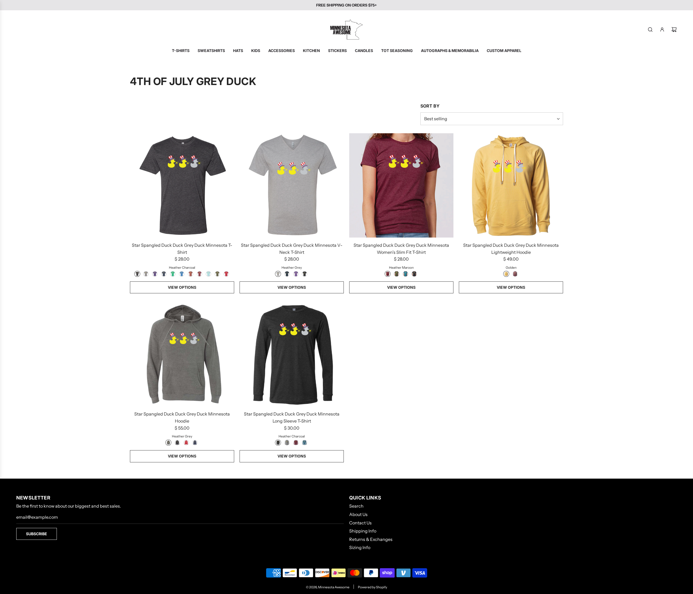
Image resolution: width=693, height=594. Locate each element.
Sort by (430, 106)
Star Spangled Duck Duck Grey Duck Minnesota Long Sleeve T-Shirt (291, 417)
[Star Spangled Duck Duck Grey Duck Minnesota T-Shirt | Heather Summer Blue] (208, 274)
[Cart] (674, 29)
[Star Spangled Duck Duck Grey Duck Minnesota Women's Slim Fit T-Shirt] (401, 185)
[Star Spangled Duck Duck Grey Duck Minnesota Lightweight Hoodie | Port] (515, 274)
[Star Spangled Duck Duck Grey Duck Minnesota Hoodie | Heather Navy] (195, 442)
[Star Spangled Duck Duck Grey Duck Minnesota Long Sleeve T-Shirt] (292, 354)
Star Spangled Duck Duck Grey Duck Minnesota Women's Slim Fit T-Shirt (401, 248)
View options (182, 287)
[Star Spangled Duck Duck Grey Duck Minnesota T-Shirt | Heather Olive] (217, 274)
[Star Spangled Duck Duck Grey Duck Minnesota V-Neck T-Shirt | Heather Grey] (278, 274)
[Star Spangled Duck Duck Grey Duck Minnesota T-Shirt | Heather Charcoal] (137, 274)
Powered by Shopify (372, 587)
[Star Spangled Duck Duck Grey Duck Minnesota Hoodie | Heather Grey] (168, 442)
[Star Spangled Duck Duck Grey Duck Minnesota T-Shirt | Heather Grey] (146, 274)
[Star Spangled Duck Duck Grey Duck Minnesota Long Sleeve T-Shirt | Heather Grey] (287, 442)
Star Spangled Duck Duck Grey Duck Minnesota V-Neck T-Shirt (291, 248)
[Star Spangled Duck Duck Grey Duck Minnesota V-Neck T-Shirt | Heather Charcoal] (304, 274)
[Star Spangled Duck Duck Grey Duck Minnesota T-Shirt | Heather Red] (226, 274)
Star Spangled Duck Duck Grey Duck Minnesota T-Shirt (182, 248)
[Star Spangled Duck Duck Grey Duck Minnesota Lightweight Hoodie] (511, 185)
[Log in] (662, 29)
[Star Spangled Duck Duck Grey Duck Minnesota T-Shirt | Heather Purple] (155, 274)
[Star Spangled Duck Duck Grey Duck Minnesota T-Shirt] (182, 185)
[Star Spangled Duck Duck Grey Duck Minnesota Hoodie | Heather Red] (186, 442)
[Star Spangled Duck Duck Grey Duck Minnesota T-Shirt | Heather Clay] (190, 274)
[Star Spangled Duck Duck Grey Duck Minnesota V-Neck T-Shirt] (292, 185)
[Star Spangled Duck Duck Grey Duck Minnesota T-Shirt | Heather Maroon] (199, 274)
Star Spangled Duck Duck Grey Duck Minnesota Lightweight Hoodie (511, 248)
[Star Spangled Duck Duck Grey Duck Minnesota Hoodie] (182, 354)
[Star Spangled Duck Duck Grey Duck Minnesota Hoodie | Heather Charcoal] (177, 442)
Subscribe (36, 533)
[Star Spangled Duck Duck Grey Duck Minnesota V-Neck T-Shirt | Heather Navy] (287, 274)
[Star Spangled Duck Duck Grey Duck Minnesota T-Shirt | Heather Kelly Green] (172, 274)
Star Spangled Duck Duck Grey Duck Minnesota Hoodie (182, 417)
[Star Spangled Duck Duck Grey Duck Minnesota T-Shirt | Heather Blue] (181, 274)
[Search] (650, 29)
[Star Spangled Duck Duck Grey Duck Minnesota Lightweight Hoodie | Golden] (506, 274)
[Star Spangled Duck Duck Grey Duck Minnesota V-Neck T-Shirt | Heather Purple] (296, 274)
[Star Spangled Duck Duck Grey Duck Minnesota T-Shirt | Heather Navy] (163, 274)
